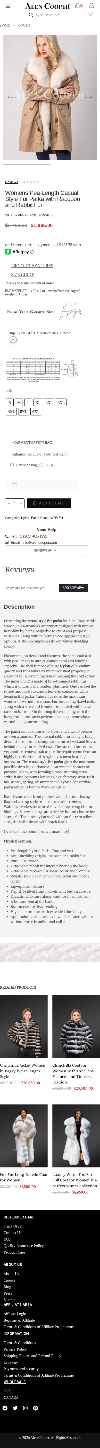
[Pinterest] (35, 1408)
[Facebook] (5, 1408)
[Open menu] (8, 6)
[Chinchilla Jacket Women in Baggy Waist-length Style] (24, 1026)
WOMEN (23, 26)
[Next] (88, 97)
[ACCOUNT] (91, 5)
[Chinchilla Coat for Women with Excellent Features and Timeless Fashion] (76, 1026)
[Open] (90, 13)
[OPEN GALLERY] (50, 97)
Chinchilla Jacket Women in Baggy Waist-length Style (22, 1071)
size (9, 391)
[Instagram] (25, 1408)
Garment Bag (34, 465)
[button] (46, 550)
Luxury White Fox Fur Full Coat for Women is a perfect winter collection (74, 1180)
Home (5, 26)
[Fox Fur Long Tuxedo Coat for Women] (24, 1135)
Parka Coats (40, 518)
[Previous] (12, 97)
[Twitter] (15, 1408)
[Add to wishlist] (76, 503)
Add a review (73, 588)
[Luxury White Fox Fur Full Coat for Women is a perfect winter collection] (76, 1135)
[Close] (77, 15)
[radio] (9, 402)
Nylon (25, 518)
